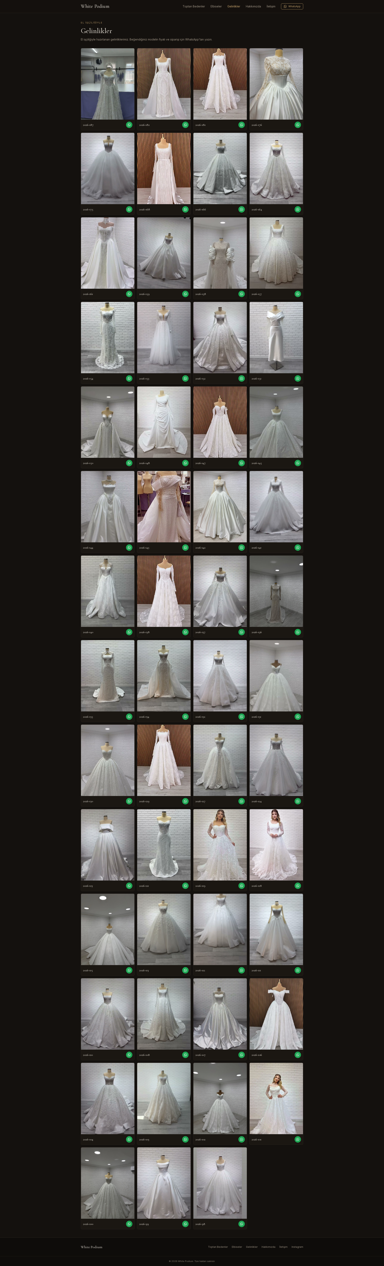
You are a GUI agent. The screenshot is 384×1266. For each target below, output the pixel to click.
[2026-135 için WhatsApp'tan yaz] (129, 716)
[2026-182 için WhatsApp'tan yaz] (185, 125)
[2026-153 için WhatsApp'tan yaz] (185, 378)
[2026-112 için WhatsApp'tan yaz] (241, 970)
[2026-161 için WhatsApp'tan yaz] (129, 294)
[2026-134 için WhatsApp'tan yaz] (185, 716)
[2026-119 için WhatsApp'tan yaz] (241, 886)
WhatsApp (294, 6)
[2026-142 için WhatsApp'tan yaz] (241, 547)
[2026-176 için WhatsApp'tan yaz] (298, 125)
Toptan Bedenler (194, 6)
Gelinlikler (233, 6)
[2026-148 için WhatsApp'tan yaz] (185, 463)
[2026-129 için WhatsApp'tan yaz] (185, 801)
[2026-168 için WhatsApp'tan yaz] (185, 209)
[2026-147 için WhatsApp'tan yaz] (241, 463)
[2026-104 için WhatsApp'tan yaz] (129, 1139)
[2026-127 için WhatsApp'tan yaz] (241, 801)
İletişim (271, 6)
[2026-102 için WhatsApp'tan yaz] (241, 1139)
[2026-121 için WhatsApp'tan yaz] (185, 886)
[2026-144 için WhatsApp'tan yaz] (129, 547)
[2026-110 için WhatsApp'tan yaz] (129, 1055)
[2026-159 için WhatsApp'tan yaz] (185, 294)
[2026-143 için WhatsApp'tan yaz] (185, 547)
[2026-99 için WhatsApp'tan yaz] (185, 1224)
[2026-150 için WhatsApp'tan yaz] (129, 463)
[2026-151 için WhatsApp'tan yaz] (298, 378)
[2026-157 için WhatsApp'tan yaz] (298, 294)
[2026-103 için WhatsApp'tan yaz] (185, 1139)
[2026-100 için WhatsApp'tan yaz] (129, 1224)
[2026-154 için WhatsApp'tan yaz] (129, 378)
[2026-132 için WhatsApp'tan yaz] (241, 716)
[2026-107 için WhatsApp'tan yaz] (241, 1055)
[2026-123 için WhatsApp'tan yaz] (129, 886)
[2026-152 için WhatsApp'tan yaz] (241, 378)
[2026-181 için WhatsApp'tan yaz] (241, 125)
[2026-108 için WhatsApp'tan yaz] (185, 1055)
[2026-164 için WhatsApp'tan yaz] (298, 209)
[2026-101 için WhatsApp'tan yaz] (298, 1139)
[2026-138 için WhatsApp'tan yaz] (185, 632)
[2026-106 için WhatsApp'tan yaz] (298, 1055)
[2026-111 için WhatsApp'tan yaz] (298, 970)
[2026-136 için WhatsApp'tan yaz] (298, 632)
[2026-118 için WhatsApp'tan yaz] (298, 886)
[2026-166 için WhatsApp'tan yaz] (241, 209)
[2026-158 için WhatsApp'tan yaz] (241, 294)
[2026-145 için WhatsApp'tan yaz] (298, 463)
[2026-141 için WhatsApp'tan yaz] (298, 547)
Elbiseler (216, 6)
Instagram (297, 1246)
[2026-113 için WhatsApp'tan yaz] (185, 970)
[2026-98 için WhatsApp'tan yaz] (241, 1224)
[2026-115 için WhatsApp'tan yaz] (129, 970)
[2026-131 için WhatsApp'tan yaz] (298, 716)
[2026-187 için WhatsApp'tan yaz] (129, 125)
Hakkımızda (253, 6)
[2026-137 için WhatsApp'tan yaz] (241, 632)
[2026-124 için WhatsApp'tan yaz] (298, 801)
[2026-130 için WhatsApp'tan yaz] (129, 801)
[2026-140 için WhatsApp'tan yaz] (129, 632)
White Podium (95, 6)
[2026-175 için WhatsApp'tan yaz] (129, 209)
